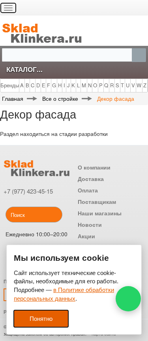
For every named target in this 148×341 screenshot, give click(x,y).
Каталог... (24, 69)
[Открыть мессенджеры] (128, 298)
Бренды (9, 85)
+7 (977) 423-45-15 (28, 191)
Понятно (41, 318)
